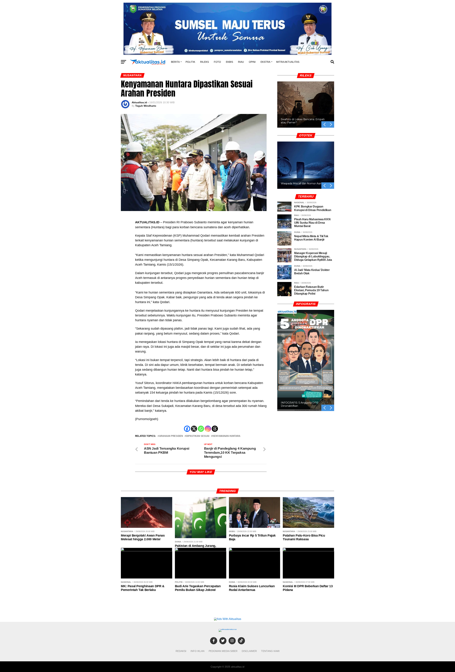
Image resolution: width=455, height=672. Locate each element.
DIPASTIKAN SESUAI (197, 436)
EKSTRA (265, 61)
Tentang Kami (270, 651)
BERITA (175, 61)
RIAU (241, 61)
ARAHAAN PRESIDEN (171, 436)
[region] (305, 100)
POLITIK (190, 61)
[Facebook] (187, 429)
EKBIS (229, 61)
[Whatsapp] (201, 429)
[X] (194, 429)
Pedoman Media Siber (223, 651)
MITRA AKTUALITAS (287, 61)
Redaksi (181, 651)
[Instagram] (208, 429)
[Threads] (215, 429)
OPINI (252, 61)
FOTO (217, 61)
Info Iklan (197, 651)
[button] (305, 104)
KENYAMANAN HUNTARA (226, 436)
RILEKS (204, 61)
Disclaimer (249, 651)
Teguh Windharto (145, 105)
